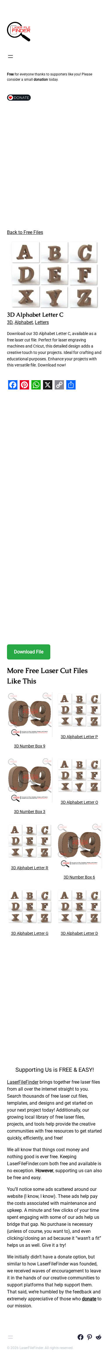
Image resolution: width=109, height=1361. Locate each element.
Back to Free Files (25, 232)
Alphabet (24, 322)
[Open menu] (10, 56)
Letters (42, 322)
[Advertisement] (54, 166)
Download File (28, 652)
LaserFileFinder (22, 1082)
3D (9, 322)
